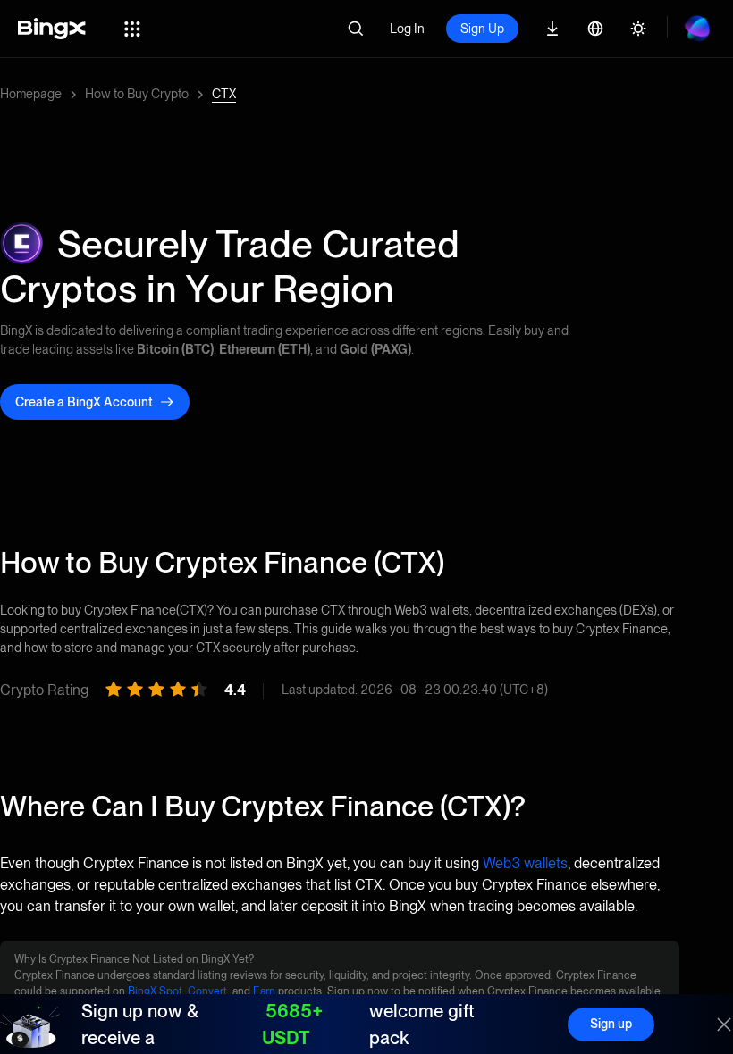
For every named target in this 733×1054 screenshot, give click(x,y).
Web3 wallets (525, 863)
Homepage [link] (31, 94)
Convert (207, 991)
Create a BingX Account (84, 402)
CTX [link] (224, 94)
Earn (264, 991)
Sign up (611, 1023)
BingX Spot (155, 991)
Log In (407, 28)
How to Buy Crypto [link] (137, 94)
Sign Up (482, 28)
